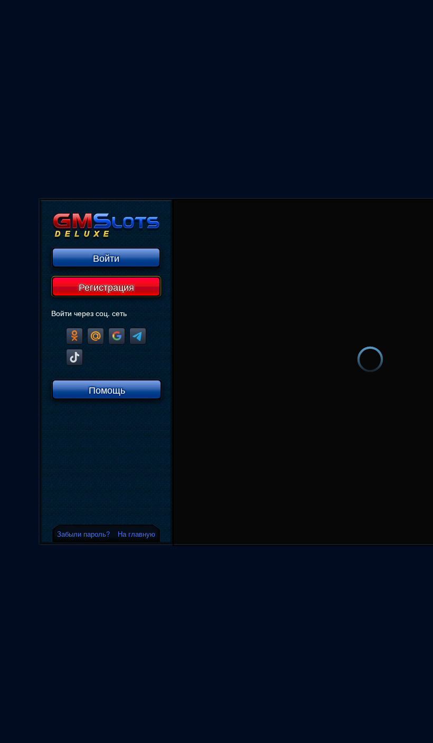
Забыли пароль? (83, 534)
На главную (136, 534)
